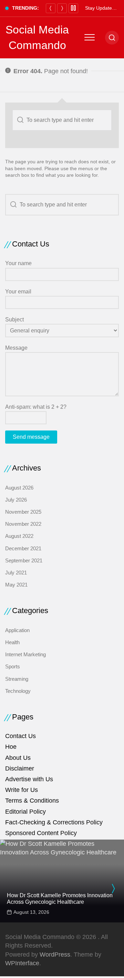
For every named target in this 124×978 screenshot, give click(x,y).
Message (16, 348)
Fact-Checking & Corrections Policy (54, 822)
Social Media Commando (37, 37)
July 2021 (16, 572)
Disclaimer (19, 768)
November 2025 (23, 512)
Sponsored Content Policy (41, 833)
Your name (18, 263)
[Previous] (50, 8)
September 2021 (23, 560)
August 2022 (19, 536)
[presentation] (113, 888)
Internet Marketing (25, 654)
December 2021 (23, 548)
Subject (14, 319)
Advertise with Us (29, 779)
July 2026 (16, 500)
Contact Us (20, 736)
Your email (18, 291)
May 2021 (16, 585)
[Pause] (73, 8)
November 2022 (23, 524)
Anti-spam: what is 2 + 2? (35, 407)
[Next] (62, 8)
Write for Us (21, 789)
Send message (31, 437)
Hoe (11, 746)
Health (12, 642)
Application (17, 630)
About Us (18, 757)
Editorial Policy (25, 811)
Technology (18, 691)
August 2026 (19, 488)
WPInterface (22, 963)
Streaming (16, 679)
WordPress (55, 954)
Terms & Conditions (32, 800)
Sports (12, 666)
